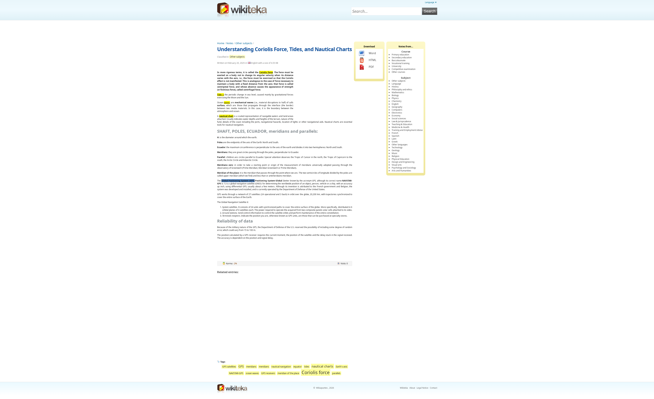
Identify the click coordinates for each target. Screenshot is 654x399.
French (395, 133)
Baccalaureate (399, 60)
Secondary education (402, 57)
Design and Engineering (403, 161)
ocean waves (252, 373)
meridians (251, 366)
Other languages (400, 144)
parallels (336, 373)
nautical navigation (281, 366)
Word (372, 53)
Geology (396, 150)
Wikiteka (404, 387)
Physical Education (400, 159)
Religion (395, 156)
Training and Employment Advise (407, 130)
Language (396, 83)
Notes (229, 43)
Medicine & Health (400, 127)
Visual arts (397, 164)
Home (220, 43)
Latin (394, 138)
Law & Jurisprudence (401, 121)
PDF (371, 67)
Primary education (400, 54)
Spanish (395, 135)
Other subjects (243, 43)
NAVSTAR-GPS (236, 373)
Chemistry (396, 101)
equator (297, 366)
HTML (372, 60)
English (395, 104)
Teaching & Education (402, 124)
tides (306, 366)
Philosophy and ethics (402, 89)
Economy (396, 115)
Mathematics (398, 92)
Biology (395, 95)
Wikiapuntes (322, 387)
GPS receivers (268, 373)
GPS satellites (229, 366)
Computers (397, 109)
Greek (395, 141)
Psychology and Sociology (404, 167)
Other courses (398, 72)
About (412, 387)
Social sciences (399, 118)
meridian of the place (288, 373)
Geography (397, 106)
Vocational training (400, 63)
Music (394, 153)
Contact (433, 387)
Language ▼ (431, 2)
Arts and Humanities (401, 170)
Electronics (397, 112)
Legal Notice (422, 387)
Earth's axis (341, 366)
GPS (241, 366)
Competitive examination (403, 69)
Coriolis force (316, 372)
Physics (395, 98)
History (395, 86)
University (396, 66)
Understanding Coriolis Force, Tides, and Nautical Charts (284, 49)
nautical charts (322, 366)
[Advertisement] (327, 29)
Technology (397, 147)
